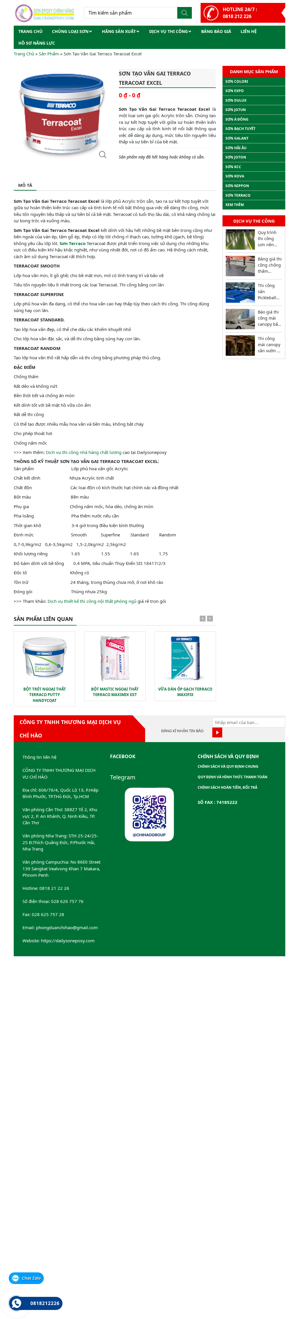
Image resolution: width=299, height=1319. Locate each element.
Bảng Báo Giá (216, 31)
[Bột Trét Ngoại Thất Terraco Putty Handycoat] (44, 658)
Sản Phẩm (49, 54)
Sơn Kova (234, 176)
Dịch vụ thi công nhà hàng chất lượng (83, 452)
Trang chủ (30, 31)
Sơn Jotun (235, 109)
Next (210, 620)
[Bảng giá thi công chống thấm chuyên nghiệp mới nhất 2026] (240, 266)
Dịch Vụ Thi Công (168, 31)
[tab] (25, 185)
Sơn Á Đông (236, 119)
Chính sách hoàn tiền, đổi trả (227, 787)
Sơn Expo (234, 90)
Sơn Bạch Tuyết (240, 128)
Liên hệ (249, 31)
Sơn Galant (236, 138)
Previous (202, 620)
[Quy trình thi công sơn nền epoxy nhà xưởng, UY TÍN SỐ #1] (240, 239)
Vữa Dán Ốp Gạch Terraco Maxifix (185, 692)
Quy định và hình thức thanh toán (232, 776)
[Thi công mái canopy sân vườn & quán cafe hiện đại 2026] (240, 345)
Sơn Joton (235, 157)
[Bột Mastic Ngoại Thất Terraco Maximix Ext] (114, 658)
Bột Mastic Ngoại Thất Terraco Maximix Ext (115, 692)
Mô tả (25, 185)
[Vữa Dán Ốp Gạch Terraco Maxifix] (185, 658)
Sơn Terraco (73, 243)
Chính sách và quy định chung (228, 766)
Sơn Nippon (237, 185)
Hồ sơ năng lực (36, 43)
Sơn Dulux (235, 100)
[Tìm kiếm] (184, 13)
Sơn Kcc (233, 166)
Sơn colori (236, 81)
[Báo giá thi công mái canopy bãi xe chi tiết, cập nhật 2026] (240, 319)
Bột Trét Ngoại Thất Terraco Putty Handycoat (44, 694)
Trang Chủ (24, 54)
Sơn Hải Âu (235, 147)
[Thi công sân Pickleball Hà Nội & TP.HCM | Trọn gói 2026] (240, 292)
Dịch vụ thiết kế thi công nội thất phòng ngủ (92, 601)
